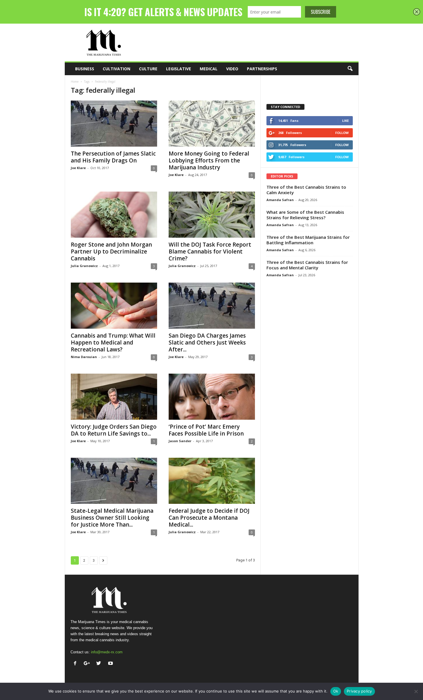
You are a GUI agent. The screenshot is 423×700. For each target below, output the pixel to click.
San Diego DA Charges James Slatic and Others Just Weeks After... (207, 342)
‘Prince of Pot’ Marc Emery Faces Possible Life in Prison (206, 430)
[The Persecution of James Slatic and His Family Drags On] (114, 124)
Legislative (178, 68)
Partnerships (262, 68)
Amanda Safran (280, 200)
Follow (342, 132)
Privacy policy (359, 691)
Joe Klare (78, 168)
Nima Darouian (84, 357)
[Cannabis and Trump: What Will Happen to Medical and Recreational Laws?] (114, 306)
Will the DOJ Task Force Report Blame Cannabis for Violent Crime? (210, 251)
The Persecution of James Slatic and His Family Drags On (113, 157)
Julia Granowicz (84, 266)
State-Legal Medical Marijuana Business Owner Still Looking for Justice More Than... (112, 517)
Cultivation (116, 68)
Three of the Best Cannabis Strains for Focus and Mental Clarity (307, 264)
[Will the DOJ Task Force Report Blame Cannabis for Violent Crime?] (212, 215)
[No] (416, 691)
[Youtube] (111, 664)
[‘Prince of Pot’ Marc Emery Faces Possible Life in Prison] (212, 397)
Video (232, 68)
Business (84, 68)
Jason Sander (180, 441)
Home (75, 82)
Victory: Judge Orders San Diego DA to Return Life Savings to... (114, 430)
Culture (148, 68)
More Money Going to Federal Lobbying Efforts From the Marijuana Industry (209, 160)
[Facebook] (76, 664)
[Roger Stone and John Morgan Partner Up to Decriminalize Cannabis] (114, 215)
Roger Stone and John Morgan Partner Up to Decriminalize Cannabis (111, 251)
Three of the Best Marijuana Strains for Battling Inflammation (308, 239)
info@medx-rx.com (107, 652)
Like (345, 120)
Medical (209, 68)
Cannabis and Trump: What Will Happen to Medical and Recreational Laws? (113, 342)
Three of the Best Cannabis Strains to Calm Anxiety (306, 189)
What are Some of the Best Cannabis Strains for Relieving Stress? (305, 214)
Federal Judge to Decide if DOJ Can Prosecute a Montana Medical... (209, 517)
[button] (350, 69)
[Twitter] (100, 664)
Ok (335, 691)
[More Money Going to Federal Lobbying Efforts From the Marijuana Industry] (212, 124)
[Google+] (88, 664)
